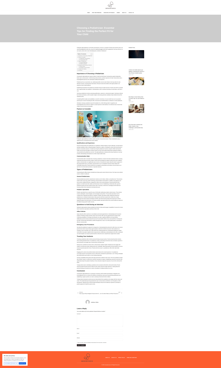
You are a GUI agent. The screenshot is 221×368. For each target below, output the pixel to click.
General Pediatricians (83, 62)
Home (88, 12)
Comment (79, 313)
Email (78, 333)
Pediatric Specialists (83, 63)
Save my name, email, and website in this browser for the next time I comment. (92, 342)
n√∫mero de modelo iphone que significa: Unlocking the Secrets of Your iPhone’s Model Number (136, 71)
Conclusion (80, 70)
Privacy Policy (121, 357)
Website (78, 337)
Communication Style (83, 59)
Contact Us (131, 12)
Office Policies (82, 66)
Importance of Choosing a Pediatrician (85, 55)
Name (78, 328)
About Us (124, 12)
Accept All (22, 363)
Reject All (15, 363)
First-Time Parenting (96, 12)
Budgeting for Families (109, 12)
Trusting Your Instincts (82, 68)
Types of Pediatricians (82, 61)
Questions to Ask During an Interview (85, 65)
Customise (7, 363)
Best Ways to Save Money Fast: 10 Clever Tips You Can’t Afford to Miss (136, 98)
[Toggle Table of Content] (91, 54)
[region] (15, 360)
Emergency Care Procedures (85, 67)
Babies (118, 12)
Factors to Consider (82, 57)
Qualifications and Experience (85, 58)
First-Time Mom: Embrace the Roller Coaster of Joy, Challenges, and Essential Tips (136, 126)
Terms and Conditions (132, 357)
